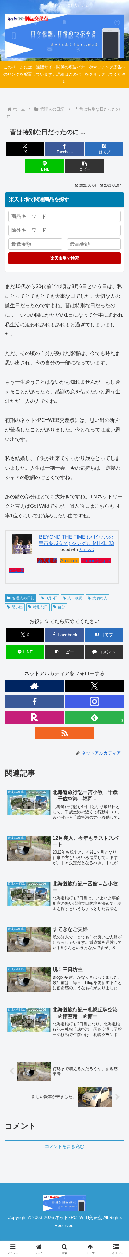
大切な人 (99, 598)
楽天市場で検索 (64, 258)
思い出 (17, 607)
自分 (61, 607)
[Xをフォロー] (94, 686)
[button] (84, 166)
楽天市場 (47, 560)
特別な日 (40, 607)
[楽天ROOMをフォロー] (34, 717)
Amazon (69, 560)
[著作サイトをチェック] (34, 686)
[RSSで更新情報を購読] (64, 733)
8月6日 (52, 598)
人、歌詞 (74, 598)
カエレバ (86, 550)
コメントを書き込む (64, 1146)
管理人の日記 (23, 598)
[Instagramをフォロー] (94, 701)
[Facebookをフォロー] (34, 701)
